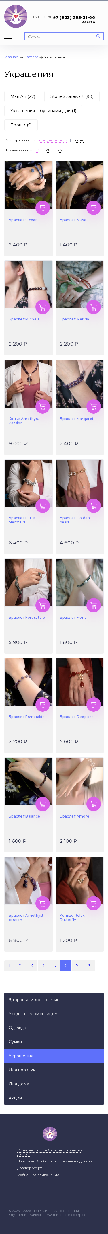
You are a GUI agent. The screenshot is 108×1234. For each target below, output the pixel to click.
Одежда (17, 1027)
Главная (11, 57)
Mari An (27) (22, 96)
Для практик (22, 1070)
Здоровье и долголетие (34, 999)
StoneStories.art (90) (72, 96)
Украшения (21, 1055)
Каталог (31, 57)
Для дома (19, 1084)
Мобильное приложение (38, 1175)
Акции (15, 1098)
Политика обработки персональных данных (54, 1161)
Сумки (15, 1041)
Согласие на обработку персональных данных (49, 1152)
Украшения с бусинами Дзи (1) (43, 110)
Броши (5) (21, 125)
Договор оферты (30, 1168)
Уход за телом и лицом (33, 1013)
